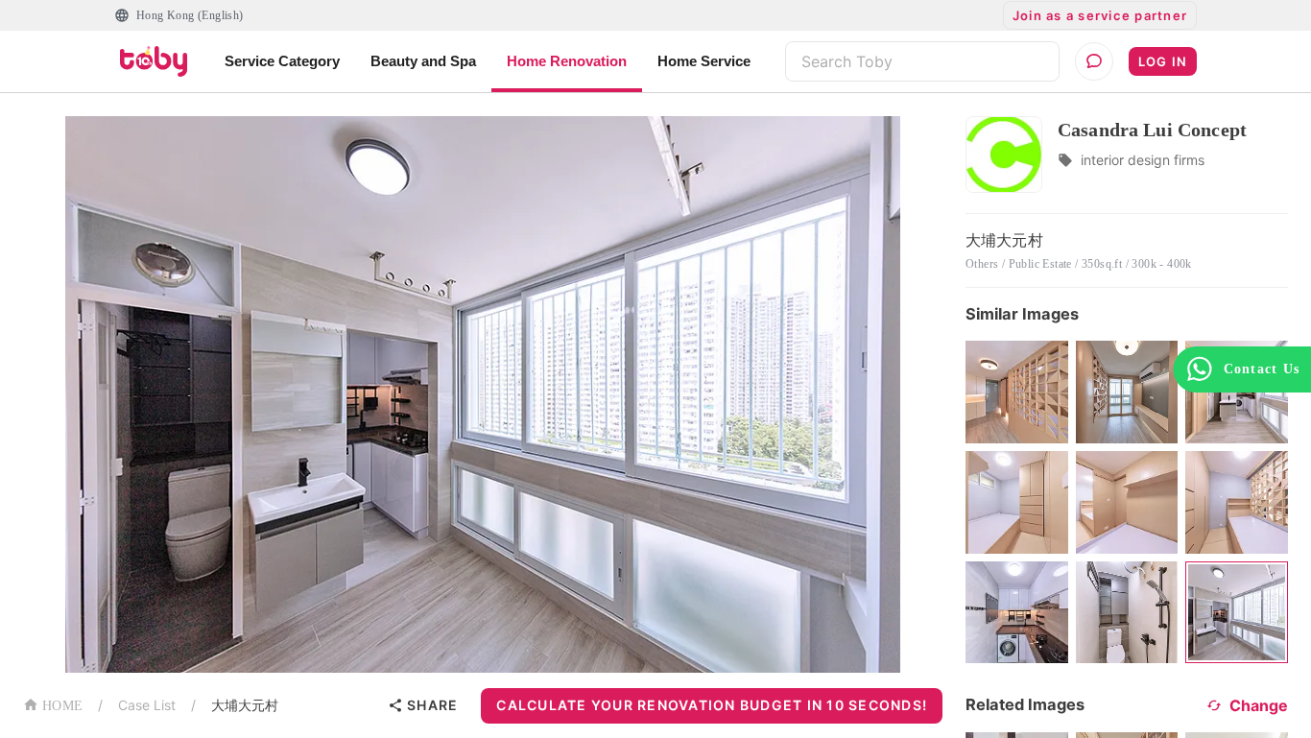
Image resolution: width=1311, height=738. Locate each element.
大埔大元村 (244, 705)
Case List (147, 705)
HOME (62, 706)
